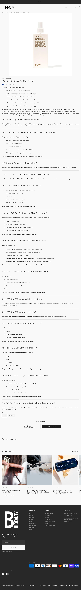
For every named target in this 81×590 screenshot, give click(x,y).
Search (46, 523)
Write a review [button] (52, 427)
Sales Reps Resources (50, 525)
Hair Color (31, 515)
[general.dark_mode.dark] (66, 7)
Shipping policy (63, 585)
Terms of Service (49, 513)
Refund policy (33, 585)
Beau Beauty (32, 525)
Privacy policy (42, 585)
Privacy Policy (48, 515)
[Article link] (14, 477)
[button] (2, 7)
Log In (30, 529)
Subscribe (13, 547)
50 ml (5, 416)
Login (3, 84)
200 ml (12, 416)
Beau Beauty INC (10, 585)
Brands (31, 519)
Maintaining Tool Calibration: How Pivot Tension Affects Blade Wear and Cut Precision (38, 492)
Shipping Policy (48, 519)
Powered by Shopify (20, 585)
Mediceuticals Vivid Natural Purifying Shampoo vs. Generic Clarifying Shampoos (63, 492)
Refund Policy (48, 517)
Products (31, 517)
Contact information (74, 585)
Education (31, 527)
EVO (11, 12)
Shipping (10, 87)
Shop (7, 12)
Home (3, 12)
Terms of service (52, 585)
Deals (30, 521)
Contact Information (50, 521)
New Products (32, 523)
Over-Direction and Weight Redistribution (11, 491)
